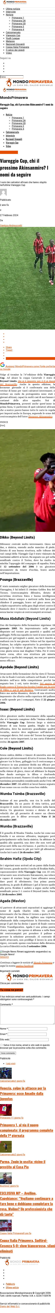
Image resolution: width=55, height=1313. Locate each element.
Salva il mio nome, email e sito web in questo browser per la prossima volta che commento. (25, 1046)
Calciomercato (13, 32)
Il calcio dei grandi (15, 50)
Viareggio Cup (13, 35)
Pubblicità (10, 1284)
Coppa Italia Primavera (17, 47)
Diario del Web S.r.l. (10, 1306)
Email (3, 1034)
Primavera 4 (18, 29)
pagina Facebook (24, 965)
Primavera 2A (19, 20)
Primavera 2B (19, 23)
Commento (6, 1004)
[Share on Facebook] (30, 333)
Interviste (11, 11)
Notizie (9, 14)
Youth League (13, 38)
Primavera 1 (18, 17)
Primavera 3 (18, 26)
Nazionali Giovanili (15, 44)
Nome (4, 1028)
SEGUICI (4, 957)
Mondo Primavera (42, 962)
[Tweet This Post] (30, 336)
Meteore (10, 41)
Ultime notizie (13, 8)
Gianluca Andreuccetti (11, 225)
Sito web (4, 1039)
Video (9, 53)
